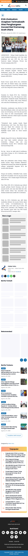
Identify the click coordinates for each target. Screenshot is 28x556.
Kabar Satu (11, 443)
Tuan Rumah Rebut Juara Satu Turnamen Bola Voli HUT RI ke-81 (9, 417)
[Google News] (20, 532)
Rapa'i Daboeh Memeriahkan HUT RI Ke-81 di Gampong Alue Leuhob (10, 372)
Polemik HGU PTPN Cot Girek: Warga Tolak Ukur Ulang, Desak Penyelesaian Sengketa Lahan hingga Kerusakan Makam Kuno (15, 455)
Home (3, 9)
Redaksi (11, 541)
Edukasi (14, 9)
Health (21, 9)
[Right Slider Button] (26, 9)
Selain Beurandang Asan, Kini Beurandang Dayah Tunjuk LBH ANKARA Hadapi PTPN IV (15, 479)
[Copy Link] (14, 276)
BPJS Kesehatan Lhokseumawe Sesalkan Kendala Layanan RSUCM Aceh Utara (9, 394)
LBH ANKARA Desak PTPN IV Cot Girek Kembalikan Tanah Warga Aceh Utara (15, 467)
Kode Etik (16, 541)
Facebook (18, 271)
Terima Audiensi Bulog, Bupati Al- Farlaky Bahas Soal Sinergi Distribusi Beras (10, 406)
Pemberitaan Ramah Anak (14, 547)
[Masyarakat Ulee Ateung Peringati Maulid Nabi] (24, 427)
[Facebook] (2, 276)
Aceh (3, 368)
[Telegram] (8, 276)
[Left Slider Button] (21, 360)
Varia (3, 402)
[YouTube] (16, 532)
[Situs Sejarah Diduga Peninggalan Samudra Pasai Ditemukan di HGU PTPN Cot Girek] (24, 382)
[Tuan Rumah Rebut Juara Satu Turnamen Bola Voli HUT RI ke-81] (24, 415)
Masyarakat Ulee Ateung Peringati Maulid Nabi (9, 427)
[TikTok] (24, 532)
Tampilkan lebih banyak (14, 435)
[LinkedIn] (11, 536)
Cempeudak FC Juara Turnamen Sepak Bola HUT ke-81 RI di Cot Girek (15, 503)
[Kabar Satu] (14, 5)
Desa (8, 9)
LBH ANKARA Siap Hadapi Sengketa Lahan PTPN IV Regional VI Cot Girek (13, 491)
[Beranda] (2, 15)
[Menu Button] (2, 5)
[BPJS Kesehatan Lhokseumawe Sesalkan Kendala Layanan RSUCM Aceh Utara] (24, 393)
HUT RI (3, 413)
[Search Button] (25, 5)
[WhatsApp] (11, 276)
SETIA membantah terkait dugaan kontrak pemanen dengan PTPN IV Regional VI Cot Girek (15, 497)
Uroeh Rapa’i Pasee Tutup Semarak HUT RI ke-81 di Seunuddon (14, 473)
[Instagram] (11, 532)
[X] (5, 276)
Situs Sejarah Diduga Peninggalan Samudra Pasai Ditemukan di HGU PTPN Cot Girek (10, 383)
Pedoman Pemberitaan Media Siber (14, 544)
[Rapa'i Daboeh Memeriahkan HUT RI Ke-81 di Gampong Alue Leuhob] (24, 370)
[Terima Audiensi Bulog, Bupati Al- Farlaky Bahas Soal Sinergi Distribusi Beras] (24, 404)
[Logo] (14, 521)
